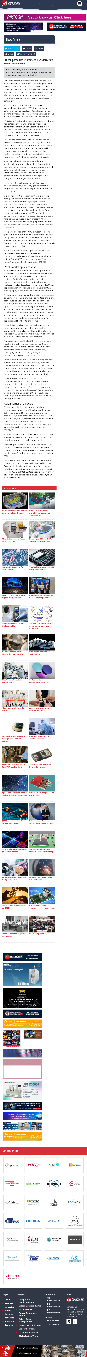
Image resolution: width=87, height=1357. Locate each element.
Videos (8, 1311)
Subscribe (9, 1321)
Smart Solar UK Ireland (30, 1325)
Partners (9, 1314)
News (7, 1300)
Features (9, 1303)
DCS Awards (53, 1321)
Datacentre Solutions (29, 1332)
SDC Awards (53, 1324)
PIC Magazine (25, 1309)
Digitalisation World (28, 1336)
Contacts (9, 1325)
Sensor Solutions (27, 1329)
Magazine (9, 1307)
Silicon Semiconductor (30, 1306)
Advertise (9, 1318)
